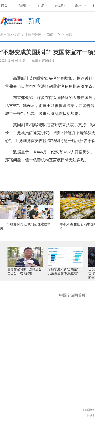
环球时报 (48, 61)
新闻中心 (53, 34)
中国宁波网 (33, 34)
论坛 (78, 5)
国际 (68, 34)
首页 (4, 5)
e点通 (59, 5)
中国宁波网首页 (72, 295)
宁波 (40, 5)
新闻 (22, 5)
